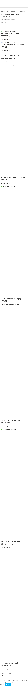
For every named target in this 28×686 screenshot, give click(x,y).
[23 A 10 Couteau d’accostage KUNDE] (14, 120)
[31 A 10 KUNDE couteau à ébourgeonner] (14, 484)
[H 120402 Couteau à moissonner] (14, 606)
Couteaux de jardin (21, 11)
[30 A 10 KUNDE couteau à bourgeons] (14, 363)
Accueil (3, 11)
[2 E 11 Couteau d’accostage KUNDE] (8, 42)
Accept (8, 684)
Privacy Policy (4, 678)
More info (2, 684)
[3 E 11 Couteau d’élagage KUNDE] (14, 241)
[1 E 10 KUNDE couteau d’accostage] (8, 31)
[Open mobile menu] (26, 3)
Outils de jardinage (10, 11)
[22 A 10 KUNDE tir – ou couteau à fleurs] (11, 53)
